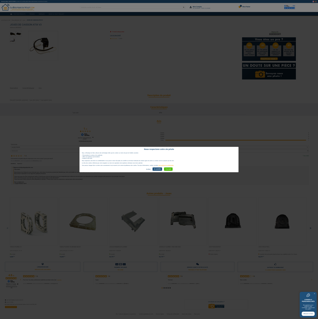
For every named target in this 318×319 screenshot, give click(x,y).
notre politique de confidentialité (165, 165)
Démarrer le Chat (308, 313)
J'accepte (168, 169)
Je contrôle (157, 169)
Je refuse (148, 169)
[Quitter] (314, 293)
